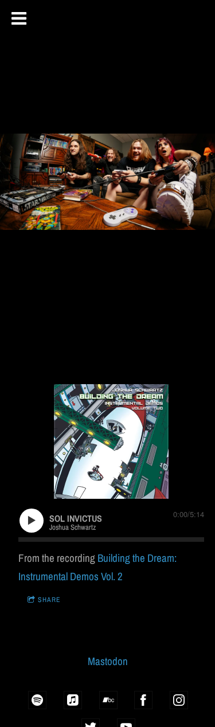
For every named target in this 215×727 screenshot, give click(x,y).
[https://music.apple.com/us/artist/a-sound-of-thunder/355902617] (73, 700)
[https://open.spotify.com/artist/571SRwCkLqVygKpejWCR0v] (37, 700)
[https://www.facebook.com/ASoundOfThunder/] (143, 700)
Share (49, 599)
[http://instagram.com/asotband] (179, 700)
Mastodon (108, 661)
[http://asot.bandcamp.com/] (108, 700)
